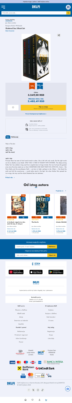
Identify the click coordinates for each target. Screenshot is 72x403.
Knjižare (50, 310)
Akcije (21, 317)
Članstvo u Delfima (21, 310)
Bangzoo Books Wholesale (13, 26)
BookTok (21, 324)
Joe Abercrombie (10, 23)
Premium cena (34, 99)
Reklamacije (21, 331)
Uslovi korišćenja (21, 338)
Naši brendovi (51, 317)
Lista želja (51, 338)
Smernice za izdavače (21, 321)
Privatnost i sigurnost (21, 335)
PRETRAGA (52, 247)
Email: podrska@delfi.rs (36, 301)
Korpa (51, 335)
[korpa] (23, 217)
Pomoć (21, 342)
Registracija (51, 331)
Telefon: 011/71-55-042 (36, 299)
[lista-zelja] (12, 217)
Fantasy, (7, 20)
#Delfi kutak (21, 313)
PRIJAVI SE (52, 255)
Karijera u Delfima (51, 313)
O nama (50, 321)
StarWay (12, 20)
